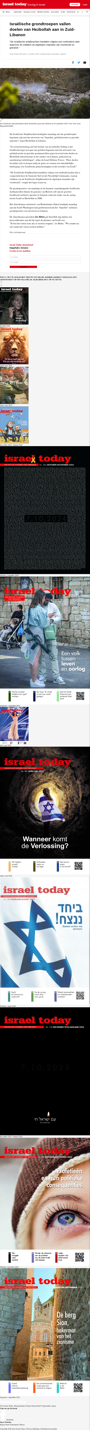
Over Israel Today (6, 1406)
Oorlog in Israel (36, 4)
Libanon (63, 54)
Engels (2, 1424)
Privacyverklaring (32, 1429)
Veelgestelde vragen (48, 1406)
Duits (7, 1424)
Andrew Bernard (20, 54)
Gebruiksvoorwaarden (49, 1429)
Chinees (22, 1424)
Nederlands (14, 1424)
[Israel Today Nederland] (15, 4)
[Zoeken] (86, 12)
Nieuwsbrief (36, 1406)
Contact (28, 1406)
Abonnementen (19, 1406)
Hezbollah (55, 54)
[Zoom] (1, 120)
